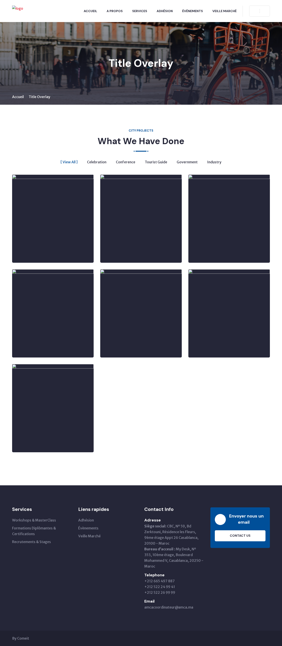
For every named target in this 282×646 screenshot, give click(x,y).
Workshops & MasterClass (34, 520)
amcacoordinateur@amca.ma (168, 607)
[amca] (17, 8)
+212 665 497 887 (159, 581)
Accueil (90, 11)
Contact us (240, 536)
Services (139, 11)
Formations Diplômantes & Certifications (34, 531)
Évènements (192, 11)
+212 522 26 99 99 (159, 592)
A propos (115, 11)
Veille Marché (224, 11)
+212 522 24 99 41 (159, 587)
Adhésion (165, 11)
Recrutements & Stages (31, 542)
